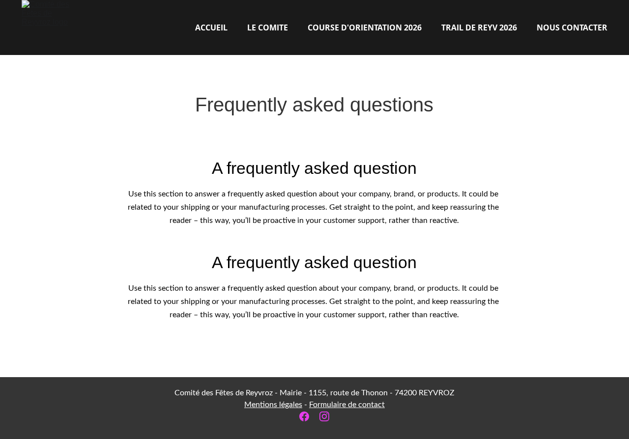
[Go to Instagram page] (324, 416)
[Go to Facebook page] (309, 416)
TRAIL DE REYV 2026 (479, 27)
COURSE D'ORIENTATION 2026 (365, 27)
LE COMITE (267, 27)
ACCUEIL (211, 27)
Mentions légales (273, 405)
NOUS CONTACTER (572, 27)
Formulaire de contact (347, 405)
